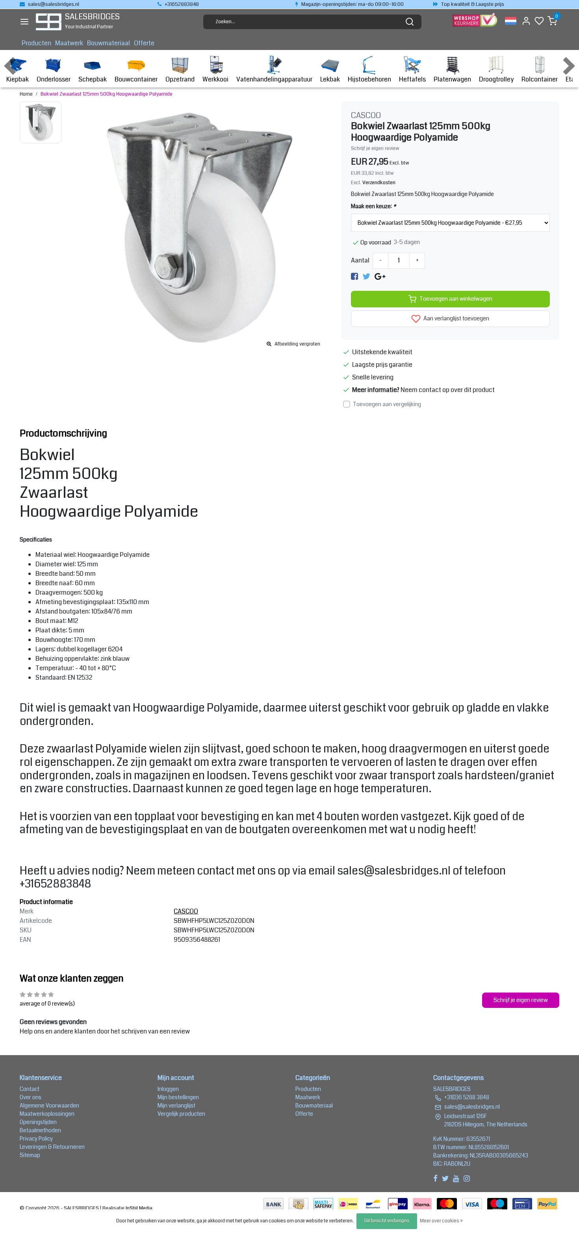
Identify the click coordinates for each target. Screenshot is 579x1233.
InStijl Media (138, 1208)
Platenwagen (452, 79)
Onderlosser (54, 79)
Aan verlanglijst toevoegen (455, 318)
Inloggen (168, 1089)
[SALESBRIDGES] (48, 22)
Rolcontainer (539, 79)
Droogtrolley (496, 79)
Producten (36, 43)
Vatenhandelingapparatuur (274, 79)
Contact (29, 1089)
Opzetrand (180, 79)
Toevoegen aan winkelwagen (455, 299)
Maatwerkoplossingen (47, 1114)
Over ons (30, 1097)
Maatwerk (69, 43)
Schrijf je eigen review (375, 148)
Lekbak (330, 79)
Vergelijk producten (181, 1114)
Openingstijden (38, 1122)
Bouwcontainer (136, 79)
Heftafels (412, 79)
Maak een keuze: (373, 206)
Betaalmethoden (40, 1130)
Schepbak (92, 79)
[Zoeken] (409, 22)
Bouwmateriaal (108, 43)
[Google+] (380, 276)
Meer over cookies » (441, 1221)
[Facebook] (354, 276)
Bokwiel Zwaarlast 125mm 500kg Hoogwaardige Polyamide (107, 94)
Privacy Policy (36, 1138)
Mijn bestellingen (178, 1097)
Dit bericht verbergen (386, 1221)
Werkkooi (215, 79)
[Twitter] (366, 276)
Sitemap (30, 1155)
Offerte (144, 43)
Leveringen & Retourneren (52, 1147)
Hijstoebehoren (369, 79)
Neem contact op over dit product (448, 389)
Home (26, 94)
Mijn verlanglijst (176, 1105)
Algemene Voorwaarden (49, 1105)
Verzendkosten (378, 182)
